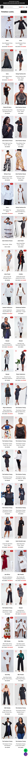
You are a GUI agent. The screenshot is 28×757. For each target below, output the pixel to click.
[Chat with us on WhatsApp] (25, 750)
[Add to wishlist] (3, 17)
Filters (24, 11)
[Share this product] (2, 37)
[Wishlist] (22, 7)
